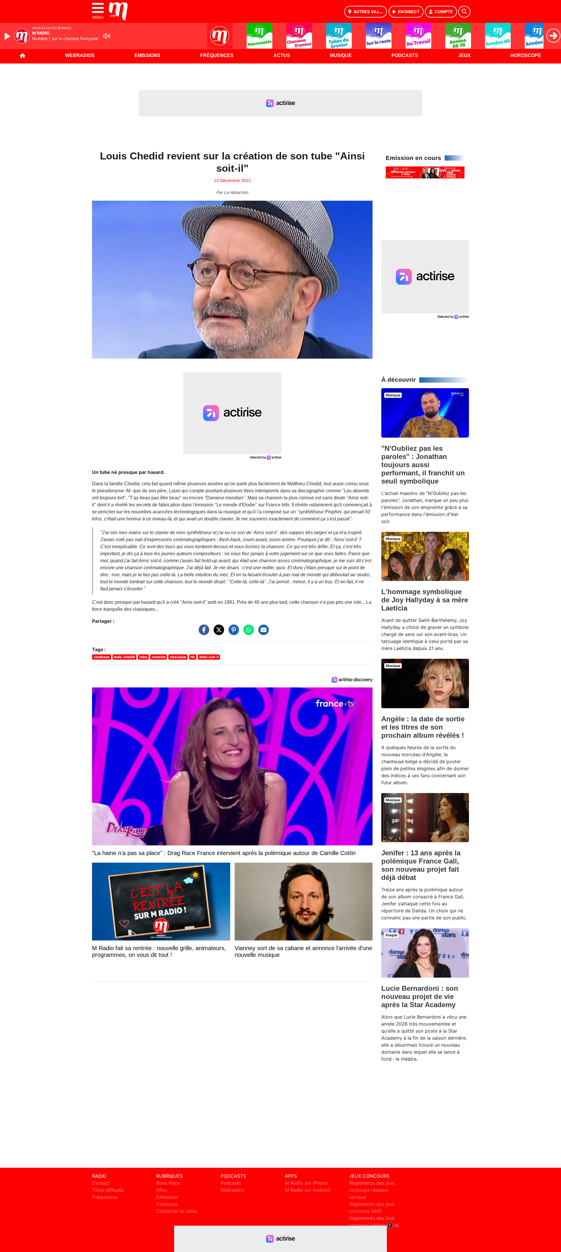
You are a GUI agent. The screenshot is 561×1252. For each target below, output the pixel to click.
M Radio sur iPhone (306, 1183)
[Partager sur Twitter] (217, 633)
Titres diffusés (108, 1190)
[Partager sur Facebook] (202, 633)
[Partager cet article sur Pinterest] (232, 633)
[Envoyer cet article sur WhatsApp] (247, 633)
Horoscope (525, 55)
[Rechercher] (464, 12)
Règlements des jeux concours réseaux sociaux (372, 1190)
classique (178, 657)
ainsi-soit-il (209, 657)
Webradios (80, 55)
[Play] (8, 36)
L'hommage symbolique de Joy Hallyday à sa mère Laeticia (424, 600)
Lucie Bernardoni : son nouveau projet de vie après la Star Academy (419, 996)
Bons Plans (168, 1183)
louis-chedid (124, 657)
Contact (101, 1183)
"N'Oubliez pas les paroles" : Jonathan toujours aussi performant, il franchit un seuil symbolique (423, 464)
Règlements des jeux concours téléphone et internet (374, 1225)
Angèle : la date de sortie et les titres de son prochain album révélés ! (423, 727)
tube (143, 657)
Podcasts (405, 55)
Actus (281, 55)
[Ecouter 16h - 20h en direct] (425, 172)
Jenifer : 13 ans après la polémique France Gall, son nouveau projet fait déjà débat (420, 865)
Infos (161, 1190)
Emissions (147, 55)
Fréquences (216, 55)
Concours (167, 1204)
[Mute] (106, 36)
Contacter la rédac (177, 1211)
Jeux (464, 55)
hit (193, 657)
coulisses (102, 657)
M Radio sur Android (307, 1190)
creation (159, 657)
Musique (341, 55)
